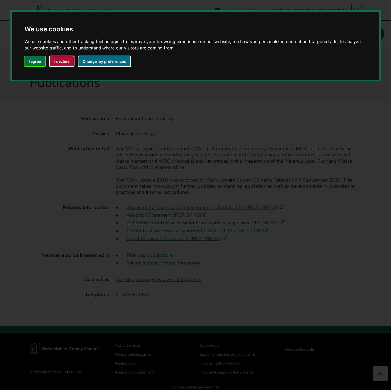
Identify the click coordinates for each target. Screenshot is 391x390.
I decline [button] (61, 61)
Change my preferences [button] (104, 61)
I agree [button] (35, 61)
